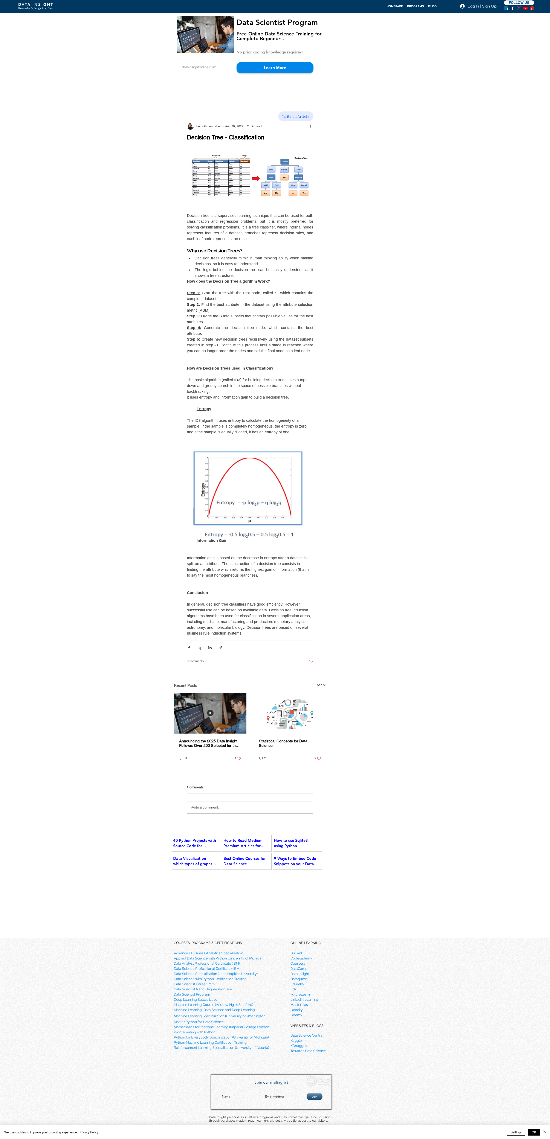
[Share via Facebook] (189, 648)
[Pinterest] (532, 8)
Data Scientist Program (277, 22)
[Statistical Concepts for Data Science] (290, 713)
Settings (516, 1132)
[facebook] (512, 8)
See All (321, 685)
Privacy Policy (88, 1132)
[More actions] (310, 126)
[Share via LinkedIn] (210, 648)
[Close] (544, 1132)
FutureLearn (300, 994)
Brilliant (296, 953)
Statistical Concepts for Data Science (283, 743)
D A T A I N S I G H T (35, 4)
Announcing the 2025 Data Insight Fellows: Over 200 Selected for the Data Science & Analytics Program (208, 743)
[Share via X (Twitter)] (199, 648)
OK (534, 1132)
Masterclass (300, 1005)
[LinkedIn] (506, 8)
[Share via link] (220, 648)
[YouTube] (525, 8)
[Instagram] (519, 8)
